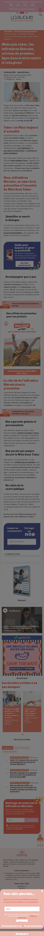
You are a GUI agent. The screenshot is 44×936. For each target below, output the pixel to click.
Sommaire (22, 933)
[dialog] (22, 909)
